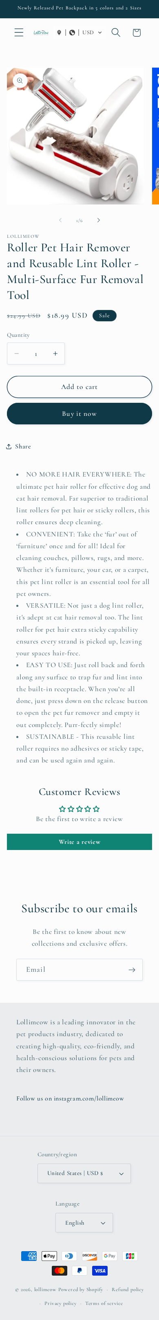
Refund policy (128, 1289)
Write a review (80, 842)
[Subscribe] (131, 970)
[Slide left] (60, 220)
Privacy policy (60, 1303)
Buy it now (79, 413)
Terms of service (104, 1303)
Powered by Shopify (81, 1289)
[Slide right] (99, 220)
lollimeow (45, 1289)
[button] (19, 32)
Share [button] (23, 446)
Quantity (18, 334)
